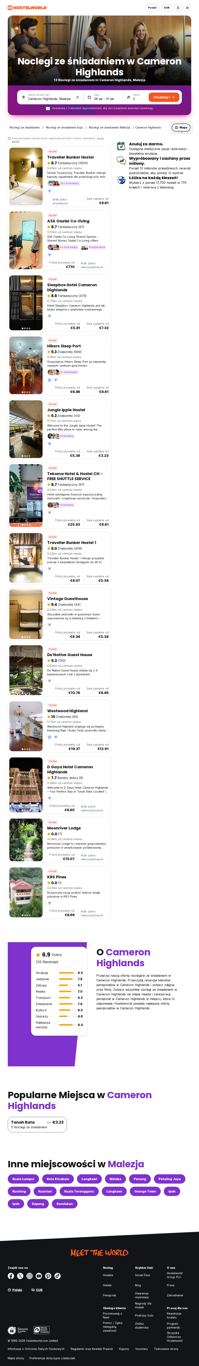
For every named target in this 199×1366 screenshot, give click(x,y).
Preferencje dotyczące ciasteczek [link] (52, 1358)
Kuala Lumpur (23, 1179)
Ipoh (171, 1191)
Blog (138, 1285)
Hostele (108, 1275)
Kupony (124, 1348)
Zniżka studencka (142, 1325)
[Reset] (77, 97)
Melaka (115, 1179)
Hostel (53, 151)
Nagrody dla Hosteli (143, 1305)
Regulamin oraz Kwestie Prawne (92, 1348)
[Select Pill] (178, 8)
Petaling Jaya (170, 1179)
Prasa (170, 1285)
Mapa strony (16, 1358)
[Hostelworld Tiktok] (57, 1276)
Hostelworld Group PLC (174, 1275)
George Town (145, 1191)
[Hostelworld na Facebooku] (11, 1276)
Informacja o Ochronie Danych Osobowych (36, 1348)
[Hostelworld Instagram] (29, 1276)
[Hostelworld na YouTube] (39, 1276)
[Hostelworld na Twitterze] (20, 1276)
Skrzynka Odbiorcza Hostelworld (174, 1336)
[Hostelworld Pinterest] (48, 1276)
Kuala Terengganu (79, 1191)
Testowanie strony (166, 1348)
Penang (140, 1179)
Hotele (107, 1285)
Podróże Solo (144, 1315)
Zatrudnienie (175, 1295)
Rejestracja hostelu (174, 1315)
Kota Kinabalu (58, 1179)
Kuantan (45, 1191)
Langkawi (89, 1179)
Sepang (38, 1204)
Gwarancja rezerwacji (142, 1295)
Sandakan (65, 1204)
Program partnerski (173, 1325)
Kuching (19, 1191)
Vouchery (141, 1348)
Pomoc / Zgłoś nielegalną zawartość (112, 1326)
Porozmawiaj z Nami (112, 1315)
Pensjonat (109, 1295)
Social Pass (142, 1275)
